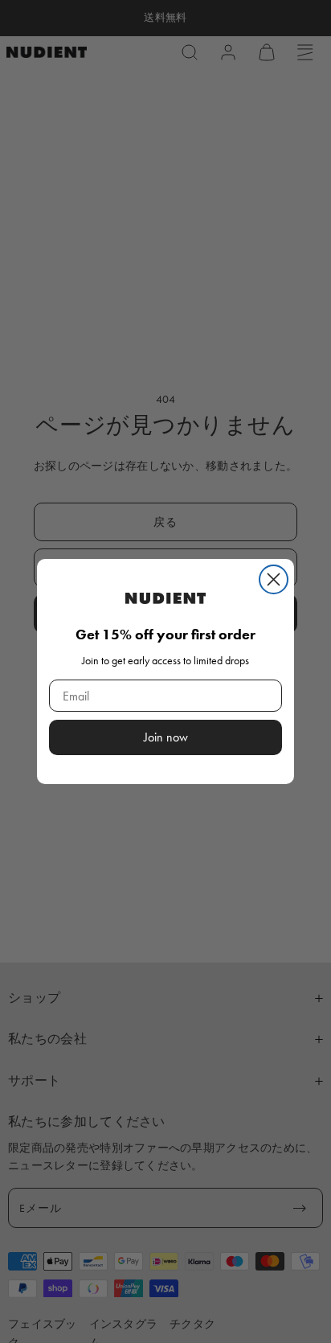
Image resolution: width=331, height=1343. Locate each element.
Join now (166, 737)
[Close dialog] (273, 579)
